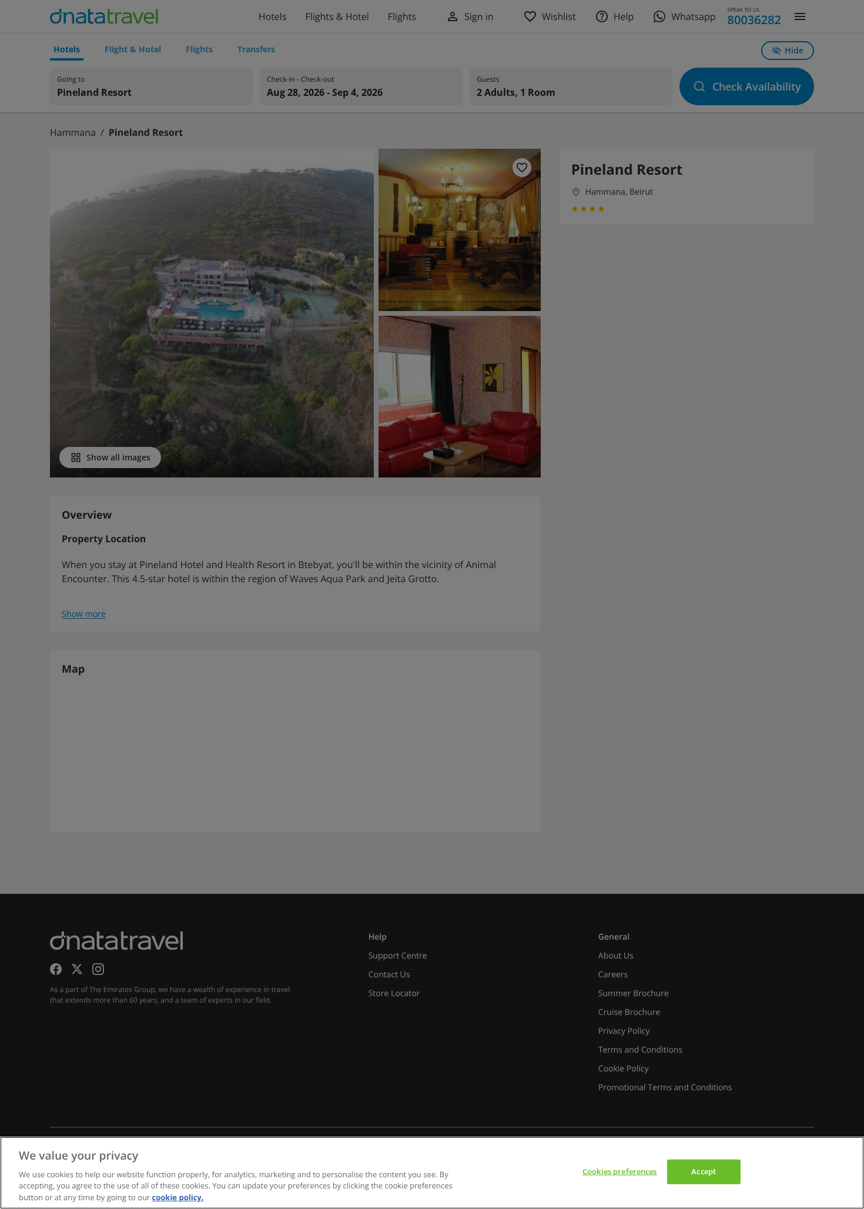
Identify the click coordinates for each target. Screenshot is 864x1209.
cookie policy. (178, 1196)
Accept (703, 1171)
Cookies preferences (619, 1171)
